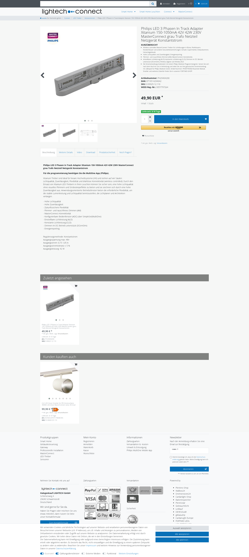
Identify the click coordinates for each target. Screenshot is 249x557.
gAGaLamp (180, 515)
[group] (59, 302)
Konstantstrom (89, 18)
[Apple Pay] (115, 515)
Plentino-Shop (182, 487)
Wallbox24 (180, 490)
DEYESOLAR (181, 512)
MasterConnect (185, 11)
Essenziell (49, 553)
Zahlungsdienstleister (69, 553)
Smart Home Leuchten (149, 11)
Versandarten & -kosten (137, 444)
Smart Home (127, 11)
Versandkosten (161, 143)
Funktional (111, 553)
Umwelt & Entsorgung (136, 447)
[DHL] (145, 490)
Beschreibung (48, 152)
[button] (173, 128)
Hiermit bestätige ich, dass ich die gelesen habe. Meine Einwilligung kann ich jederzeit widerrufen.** (190, 459)
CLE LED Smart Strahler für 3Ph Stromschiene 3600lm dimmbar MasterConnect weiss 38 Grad (59, 404)
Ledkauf (179, 509)
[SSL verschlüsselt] (132, 520)
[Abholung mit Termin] (133, 499)
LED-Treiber (77, 18)
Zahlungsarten (133, 441)
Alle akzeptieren (182, 534)
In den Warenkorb (180, 119)
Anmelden (88, 444)
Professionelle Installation (51, 450)
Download (90, 152)
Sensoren (44, 459)
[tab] (48, 152)
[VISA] (90, 499)
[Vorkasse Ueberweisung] (90, 515)
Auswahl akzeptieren (182, 528)
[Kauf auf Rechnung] (90, 507)
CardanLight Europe (184, 518)
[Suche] (152, 3)
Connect (168, 11)
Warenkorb (88, 447)
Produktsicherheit (107, 152)
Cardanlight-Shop (183, 496)
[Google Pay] (102, 515)
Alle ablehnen (182, 539)
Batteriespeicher (183, 499)
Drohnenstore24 (183, 493)
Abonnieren (188, 469)
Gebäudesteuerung (49, 444)
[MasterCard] (102, 499)
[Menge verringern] (150, 121)
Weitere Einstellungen (128, 553)
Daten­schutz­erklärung (66, 548)
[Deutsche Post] (133, 490)
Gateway (44, 447)
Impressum (91, 545)
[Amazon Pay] (115, 490)
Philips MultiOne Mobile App (139, 450)
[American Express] (115, 499)
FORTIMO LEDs (182, 521)
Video (79, 152)
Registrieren (88, 441)
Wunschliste (149, 136)
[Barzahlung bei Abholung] (102, 507)
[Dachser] (157, 490)
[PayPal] (90, 490)
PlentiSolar (180, 502)
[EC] (115, 507)
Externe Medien (93, 553)
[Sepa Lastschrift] (102, 490)
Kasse (86, 450)
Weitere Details (66, 152)
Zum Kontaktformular (58, 522)
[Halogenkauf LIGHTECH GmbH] (54, 488)
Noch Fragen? (125, 152)
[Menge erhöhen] (150, 117)
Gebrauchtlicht (182, 505)
